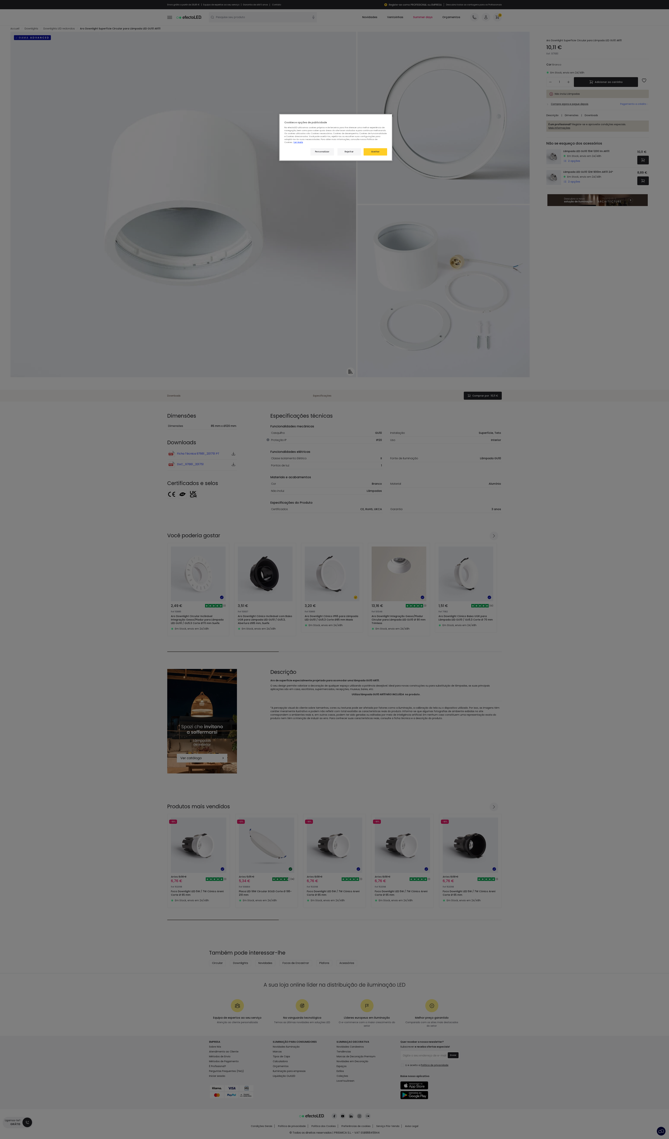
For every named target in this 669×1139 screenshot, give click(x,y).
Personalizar (322, 151)
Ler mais (298, 142)
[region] (335, 137)
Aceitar (375, 151)
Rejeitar (349, 151)
